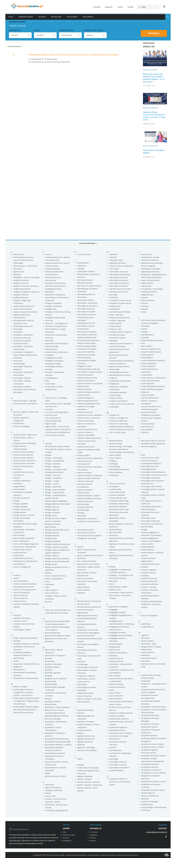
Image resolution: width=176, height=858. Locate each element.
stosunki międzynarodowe (151, 352)
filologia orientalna (52, 535)
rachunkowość (146, 254)
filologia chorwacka (52, 512)
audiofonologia (19, 363)
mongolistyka (114, 384)
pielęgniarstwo (114, 647)
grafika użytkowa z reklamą (55, 776)
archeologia (17, 329)
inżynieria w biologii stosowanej (89, 498)
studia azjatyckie (147, 355)
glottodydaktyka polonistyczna (57, 716)
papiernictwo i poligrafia (118, 606)
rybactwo (144, 309)
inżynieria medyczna (84, 432)
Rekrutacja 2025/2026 (150, 70)
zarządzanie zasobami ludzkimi (153, 790)
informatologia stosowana (87, 288)
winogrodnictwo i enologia (151, 646)
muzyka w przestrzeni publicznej (121, 404)
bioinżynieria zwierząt (21, 498)
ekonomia (49, 320)
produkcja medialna (116, 716)
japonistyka (81, 558)
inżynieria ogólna (83, 455)
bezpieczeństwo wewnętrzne (24, 460)
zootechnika (145, 810)
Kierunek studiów (66, 30)
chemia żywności (19, 601)
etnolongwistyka (51, 378)
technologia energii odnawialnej (153, 472)
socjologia (145, 337)
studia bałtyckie (147, 357)
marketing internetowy (117, 263)
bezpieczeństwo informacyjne (24, 443)
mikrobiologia (114, 369)
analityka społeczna (20, 297)
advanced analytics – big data (24, 401)
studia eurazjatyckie (148, 363)
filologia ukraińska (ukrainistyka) (57, 561)
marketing (113, 257)
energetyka (49, 355)
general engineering (52, 633)
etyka (47, 381)
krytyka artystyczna (84, 696)
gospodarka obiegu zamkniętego (58, 742)
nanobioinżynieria (115, 441)
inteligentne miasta (84, 366)
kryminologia (82, 684)
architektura (18, 332)
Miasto (37, 30)
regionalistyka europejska (150, 269)
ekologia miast (50, 309)
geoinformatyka (51, 684)
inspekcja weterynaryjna (86, 355)
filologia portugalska (53, 541)
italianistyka (81, 515)
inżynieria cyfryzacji (84, 389)
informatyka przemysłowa (87, 306)
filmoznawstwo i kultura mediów (57, 446)
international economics (86, 532)
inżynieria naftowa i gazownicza (89, 438)
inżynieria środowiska (85, 481)
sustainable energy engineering (153, 443)
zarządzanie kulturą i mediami (152, 744)
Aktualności (72, 17)
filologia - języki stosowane (55, 489)
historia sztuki (50, 796)
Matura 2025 (56, 17)
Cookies (120, 7)
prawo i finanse (115, 693)
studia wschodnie (147, 395)
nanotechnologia (115, 443)
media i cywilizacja (116, 315)
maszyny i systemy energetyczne (121, 266)
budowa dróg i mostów (22, 549)
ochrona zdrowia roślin (118, 498)
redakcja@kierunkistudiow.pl (156, 832)
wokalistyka (145, 655)
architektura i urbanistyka (23, 335)
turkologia (145, 575)
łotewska (80, 765)
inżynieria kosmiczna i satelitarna (89, 415)
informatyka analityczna (86, 294)
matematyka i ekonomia (118, 271)
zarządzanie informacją (150, 715)
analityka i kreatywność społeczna (26, 292)
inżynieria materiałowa (85, 421)
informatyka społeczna (86, 309)
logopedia (81, 744)
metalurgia (113, 340)
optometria (113, 535)
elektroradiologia (51, 346)
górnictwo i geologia (52, 719)
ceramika (16, 575)
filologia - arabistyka (52, 464)
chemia (16, 578)
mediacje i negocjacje (117, 320)
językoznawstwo (83, 587)
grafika (47, 773)
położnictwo (113, 667)
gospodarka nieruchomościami (57, 739)
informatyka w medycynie (87, 332)
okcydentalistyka (115, 529)
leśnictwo (80, 713)
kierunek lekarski (83, 604)
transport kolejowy (148, 572)
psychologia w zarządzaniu (119, 767)
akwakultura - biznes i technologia (26, 277)
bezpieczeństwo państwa (23, 455)
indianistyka (81, 265)
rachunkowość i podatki (150, 257)
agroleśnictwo (18, 271)
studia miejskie (146, 375)
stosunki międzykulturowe (151, 349)
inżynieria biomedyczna (86, 380)
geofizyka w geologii (52, 673)
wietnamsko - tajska (148, 644)
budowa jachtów (19, 552)
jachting (80, 547)
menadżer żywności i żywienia (120, 332)
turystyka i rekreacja (148, 587)
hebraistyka (49, 784)
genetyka (48, 658)
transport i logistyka (148, 570)
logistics (80, 759)
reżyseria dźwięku (147, 300)
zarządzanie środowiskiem (151, 770)
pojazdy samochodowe (118, 652)
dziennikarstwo (19, 669)
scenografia (145, 326)
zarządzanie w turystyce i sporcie (153, 781)
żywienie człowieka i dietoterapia (89, 785)
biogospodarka (19, 486)
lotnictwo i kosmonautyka (87, 750)
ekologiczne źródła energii (55, 317)
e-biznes (48, 254)
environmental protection (55, 435)
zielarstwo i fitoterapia (149, 801)
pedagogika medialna (117, 612)
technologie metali (148, 518)
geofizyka (48, 670)
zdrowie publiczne (148, 793)
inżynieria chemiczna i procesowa (90, 383)
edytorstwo (49, 292)
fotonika (48, 601)
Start (10, 17)
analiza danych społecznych (24, 306)
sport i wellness (147, 346)
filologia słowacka (52, 555)
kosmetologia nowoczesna (87, 667)
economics (49, 409)
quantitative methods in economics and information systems (119, 782)
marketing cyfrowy (116, 260)
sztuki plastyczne (147, 426)
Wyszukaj (154, 33)
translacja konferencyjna (150, 564)
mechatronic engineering (118, 424)
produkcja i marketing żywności (121, 713)
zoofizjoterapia (147, 804)
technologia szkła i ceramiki (151, 486)
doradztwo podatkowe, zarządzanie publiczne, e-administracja (23, 655)
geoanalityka (50, 661)
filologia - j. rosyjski (52, 481)
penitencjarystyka (115, 644)
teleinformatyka (147, 527)
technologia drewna (148, 469)
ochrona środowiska (117, 495)
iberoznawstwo (83, 263)
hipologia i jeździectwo (53, 790)
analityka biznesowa (21, 280)
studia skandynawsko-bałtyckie (153, 386)
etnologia (48, 369)
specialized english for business (153, 441)
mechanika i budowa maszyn (120, 300)
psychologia (113, 759)
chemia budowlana (20, 581)
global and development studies (57, 635)
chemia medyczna (20, 595)
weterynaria (145, 638)
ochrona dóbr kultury (117, 492)
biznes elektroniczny (21, 541)
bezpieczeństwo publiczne (23, 458)
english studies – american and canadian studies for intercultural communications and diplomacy (58, 429)
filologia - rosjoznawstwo (54, 492)
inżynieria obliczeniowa (86, 447)
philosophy (113, 581)
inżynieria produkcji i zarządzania (89, 475)
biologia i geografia (20, 504)
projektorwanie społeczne (119, 719)
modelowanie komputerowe (120, 381)
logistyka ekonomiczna (86, 736)
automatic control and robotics (25, 403)
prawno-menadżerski (117, 687)
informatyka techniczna (86, 323)
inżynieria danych (83, 395)
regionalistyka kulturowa (150, 271)
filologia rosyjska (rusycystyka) (56, 547)
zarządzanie (145, 681)
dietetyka (16, 641)
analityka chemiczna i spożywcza (25, 286)
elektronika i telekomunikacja (56, 343)
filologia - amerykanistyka (54, 461)
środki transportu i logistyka (88, 768)
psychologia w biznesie (118, 765)
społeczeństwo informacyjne (152, 340)
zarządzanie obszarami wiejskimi (153, 755)
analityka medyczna (20, 294)
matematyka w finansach (118, 286)
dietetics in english (20, 686)
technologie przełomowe (150, 521)
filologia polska (51, 538)
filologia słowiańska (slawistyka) (57, 558)
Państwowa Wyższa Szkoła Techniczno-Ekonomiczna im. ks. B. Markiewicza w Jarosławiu (74, 54)
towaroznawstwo (147, 549)
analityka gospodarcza (22, 289)
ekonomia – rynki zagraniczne (56, 323)
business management (22, 567)
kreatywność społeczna (86, 676)
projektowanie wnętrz (117, 730)
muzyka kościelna (115, 398)
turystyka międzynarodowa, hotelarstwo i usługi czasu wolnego (151, 604)
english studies (51, 424)
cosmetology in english (22, 629)
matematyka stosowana (118, 277)
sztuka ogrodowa (147, 424)
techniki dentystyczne (149, 460)
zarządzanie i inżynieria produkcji (153, 707)
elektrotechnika (51, 349)
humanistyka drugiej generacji (56, 810)
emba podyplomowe (53, 421)
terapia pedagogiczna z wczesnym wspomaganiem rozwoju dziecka (151, 541)
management (114, 415)
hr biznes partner (83, 254)
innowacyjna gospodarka (86, 346)
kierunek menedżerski (85, 610)
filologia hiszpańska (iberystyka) (57, 530)
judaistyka (81, 593)
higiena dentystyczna (53, 787)
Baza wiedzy (88, 17)
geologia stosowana (53, 701)
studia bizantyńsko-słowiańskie (153, 360)
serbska (144, 329)
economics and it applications (56, 412)
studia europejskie (148, 366)
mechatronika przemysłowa (119, 312)
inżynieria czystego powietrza (88, 392)
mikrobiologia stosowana (118, 372)
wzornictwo (145, 661)
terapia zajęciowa (147, 547)
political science (115, 589)
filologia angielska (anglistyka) (56, 501)
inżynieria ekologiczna (85, 398)
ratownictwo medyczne (150, 260)
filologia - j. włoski (51, 484)
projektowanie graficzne (118, 727)
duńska (16, 661)
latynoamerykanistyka (85, 710)
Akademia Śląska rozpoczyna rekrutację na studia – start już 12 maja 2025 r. (154, 116)
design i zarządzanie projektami (25, 638)
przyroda (112, 747)
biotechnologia (19, 535)
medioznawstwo (115, 323)
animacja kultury (19, 317)
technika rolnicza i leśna (150, 458)
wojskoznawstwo (147, 652)
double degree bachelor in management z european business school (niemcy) (23, 692)
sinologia (144, 332)
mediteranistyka (115, 326)
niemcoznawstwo (115, 472)
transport (144, 567)
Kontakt (130, 7)
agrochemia (17, 269)
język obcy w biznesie (85, 578)
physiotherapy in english (118, 587)
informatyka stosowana (86, 311)
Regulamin (109, 7)
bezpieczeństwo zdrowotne (24, 463)
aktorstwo (17, 274)
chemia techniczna (20, 598)
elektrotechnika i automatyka (56, 352)
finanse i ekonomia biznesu (55, 576)
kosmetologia (82, 664)
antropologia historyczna (22, 326)
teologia (144, 529)
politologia (113, 655)
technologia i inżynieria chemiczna (154, 475)
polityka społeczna (116, 661)
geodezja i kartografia (53, 664)
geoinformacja (50, 681)
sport (143, 343)
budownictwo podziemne (23, 558)
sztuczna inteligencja (149, 446)
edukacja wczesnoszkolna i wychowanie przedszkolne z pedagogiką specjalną (56, 286)
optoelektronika (115, 532)
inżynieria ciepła (83, 386)
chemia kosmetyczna (21, 592)
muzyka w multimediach (118, 401)
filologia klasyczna (52, 532)
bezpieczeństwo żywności (23, 466)
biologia (16, 501)
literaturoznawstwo (84, 730)
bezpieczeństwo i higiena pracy (25, 435)
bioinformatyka (19, 489)
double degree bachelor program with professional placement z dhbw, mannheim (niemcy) (26, 710)
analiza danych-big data (22, 309)
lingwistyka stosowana (85, 721)
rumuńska (145, 306)
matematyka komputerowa (119, 274)
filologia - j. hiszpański (53, 478)
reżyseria (144, 297)
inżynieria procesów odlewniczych (90, 458)
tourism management (149, 615)
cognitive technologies (21, 618)
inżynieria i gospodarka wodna (88, 403)
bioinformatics (18, 423)
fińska (47, 581)
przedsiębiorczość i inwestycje (120, 733)
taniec (143, 455)
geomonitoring (50, 704)
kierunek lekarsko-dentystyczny (89, 607)
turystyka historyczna (149, 578)
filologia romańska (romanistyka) (57, 544)
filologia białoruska (52, 507)
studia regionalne (147, 383)
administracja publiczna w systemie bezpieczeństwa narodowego (23, 260)
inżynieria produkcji (84, 472)
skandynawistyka (147, 334)
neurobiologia (114, 466)
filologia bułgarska (52, 510)
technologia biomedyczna (151, 463)
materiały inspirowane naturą (120, 289)
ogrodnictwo (114, 515)
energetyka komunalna (54, 358)
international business (85, 530)
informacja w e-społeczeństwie (89, 286)
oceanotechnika (115, 489)
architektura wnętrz (20, 343)
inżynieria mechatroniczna (87, 429)
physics (112, 584)
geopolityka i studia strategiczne (57, 707)
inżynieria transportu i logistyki (88, 495)
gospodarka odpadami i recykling (58, 744)
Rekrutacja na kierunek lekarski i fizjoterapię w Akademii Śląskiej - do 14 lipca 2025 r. (154, 78)
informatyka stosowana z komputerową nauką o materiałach (87, 317)
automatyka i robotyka (22, 378)
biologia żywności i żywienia (23, 515)
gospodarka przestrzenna (55, 753)
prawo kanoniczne (116, 696)
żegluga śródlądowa (84, 776)
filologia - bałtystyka (52, 466)
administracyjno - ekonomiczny (25, 266)
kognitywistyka (82, 612)
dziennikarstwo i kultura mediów (25, 678)
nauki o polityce (115, 455)
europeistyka (50, 384)
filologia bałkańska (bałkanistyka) (57, 504)
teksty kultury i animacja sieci (152, 524)
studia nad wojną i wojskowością (153, 378)
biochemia (17, 469)
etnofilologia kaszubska (54, 366)
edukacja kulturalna (52, 269)
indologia (80, 268)
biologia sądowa (19, 512)
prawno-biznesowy (116, 684)
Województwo (15, 30)
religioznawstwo (147, 283)
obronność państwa (117, 483)
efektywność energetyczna (55, 294)
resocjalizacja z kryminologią (152, 289)
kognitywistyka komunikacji (87, 615)
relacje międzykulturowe (150, 280)
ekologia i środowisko (53, 303)
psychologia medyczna (117, 762)
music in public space (117, 432)
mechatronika (114, 309)
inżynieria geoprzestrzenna (87, 401)
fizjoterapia (49, 584)
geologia (48, 698)
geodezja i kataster (52, 667)
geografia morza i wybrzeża (55, 678)
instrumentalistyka (84, 357)
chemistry (17, 615)
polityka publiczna (116, 658)
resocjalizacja (146, 286)
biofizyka (16, 478)
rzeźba (143, 312)
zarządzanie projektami (150, 764)
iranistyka (80, 513)
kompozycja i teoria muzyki (87, 630)
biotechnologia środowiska (23, 538)
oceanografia (114, 486)
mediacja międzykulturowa (119, 317)
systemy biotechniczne (149, 398)
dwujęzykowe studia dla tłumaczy (26, 664)
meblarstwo (113, 297)
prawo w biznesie (115, 698)
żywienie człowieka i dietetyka (88, 782)
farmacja (48, 443)
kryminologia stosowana (86, 687)
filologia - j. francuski (53, 475)
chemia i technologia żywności (24, 589)
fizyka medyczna (51, 590)
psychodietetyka (115, 750)
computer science (20, 621)
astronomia (17, 361)
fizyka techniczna (51, 593)
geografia (48, 675)
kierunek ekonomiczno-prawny (89, 601)
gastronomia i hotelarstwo (55, 655)
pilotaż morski (114, 650)
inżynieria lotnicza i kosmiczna (88, 418)
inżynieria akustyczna (85, 375)
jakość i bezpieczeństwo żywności (90, 555)
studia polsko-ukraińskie (150, 380)
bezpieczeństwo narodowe (23, 452)
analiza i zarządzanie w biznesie (25, 312)
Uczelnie (42, 17)
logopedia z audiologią (86, 747)
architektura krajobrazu (22, 340)
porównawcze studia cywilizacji (121, 592)
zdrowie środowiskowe (150, 796)
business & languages (21, 426)
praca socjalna (114, 675)
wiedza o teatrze (147, 641)
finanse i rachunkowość (54, 578)
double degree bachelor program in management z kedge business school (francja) (26, 701)
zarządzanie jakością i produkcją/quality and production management (154, 738)
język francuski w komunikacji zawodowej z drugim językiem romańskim (88, 567)
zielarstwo (145, 799)
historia (48, 793)
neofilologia (113, 464)
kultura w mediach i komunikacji (89, 699)
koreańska (81, 661)
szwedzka (144, 432)
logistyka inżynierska (84, 742)
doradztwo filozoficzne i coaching (26, 644)
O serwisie (96, 7)
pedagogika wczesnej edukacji (120, 635)
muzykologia (114, 407)
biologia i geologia (20, 506)
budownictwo (18, 555)
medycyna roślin (115, 329)
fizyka (47, 587)
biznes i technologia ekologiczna (25, 544)
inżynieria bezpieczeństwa (87, 378)
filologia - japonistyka (53, 487)
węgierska (144, 635)
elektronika (49, 340)
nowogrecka (113, 475)
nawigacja (112, 461)
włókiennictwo (146, 649)
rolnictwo (144, 303)
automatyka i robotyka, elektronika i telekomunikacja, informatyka (24, 389)
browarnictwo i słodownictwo (24, 547)
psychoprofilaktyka (116, 770)
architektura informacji (22, 338)
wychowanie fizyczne (149, 658)
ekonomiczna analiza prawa (56, 326)
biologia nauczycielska (21, 509)
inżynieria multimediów (86, 435)
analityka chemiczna (21, 283)
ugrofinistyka (145, 624)
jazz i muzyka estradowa (86, 561)
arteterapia (17, 358)
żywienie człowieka (84, 779)
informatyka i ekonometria (87, 303)
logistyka (80, 733)
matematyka (114, 269)
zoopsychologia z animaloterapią (153, 807)
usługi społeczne (147, 627)
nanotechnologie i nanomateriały (121, 452)
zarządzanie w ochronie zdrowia (153, 773)
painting (112, 566)
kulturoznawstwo (83, 702)
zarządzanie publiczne (149, 767)
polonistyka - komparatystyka (120, 664)
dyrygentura (17, 667)
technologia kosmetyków (150, 478)
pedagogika (113, 609)
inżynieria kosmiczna (85, 412)
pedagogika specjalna (117, 632)
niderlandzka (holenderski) (119, 469)
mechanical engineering (118, 421)
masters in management (118, 418)
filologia (48, 455)
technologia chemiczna (150, 466)
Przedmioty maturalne (93, 30)
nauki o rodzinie (115, 458)
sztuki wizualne (146, 429)
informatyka (81, 291)
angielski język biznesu (21, 315)
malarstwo (113, 254)
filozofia (48, 573)
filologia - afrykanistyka (53, 458)
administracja (18, 254)
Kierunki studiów (26, 17)
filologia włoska (51, 564)
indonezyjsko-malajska (86, 271)
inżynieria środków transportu (88, 478)
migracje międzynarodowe (119, 366)
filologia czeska (51, 515)
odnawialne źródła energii (119, 501)
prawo (111, 690)
